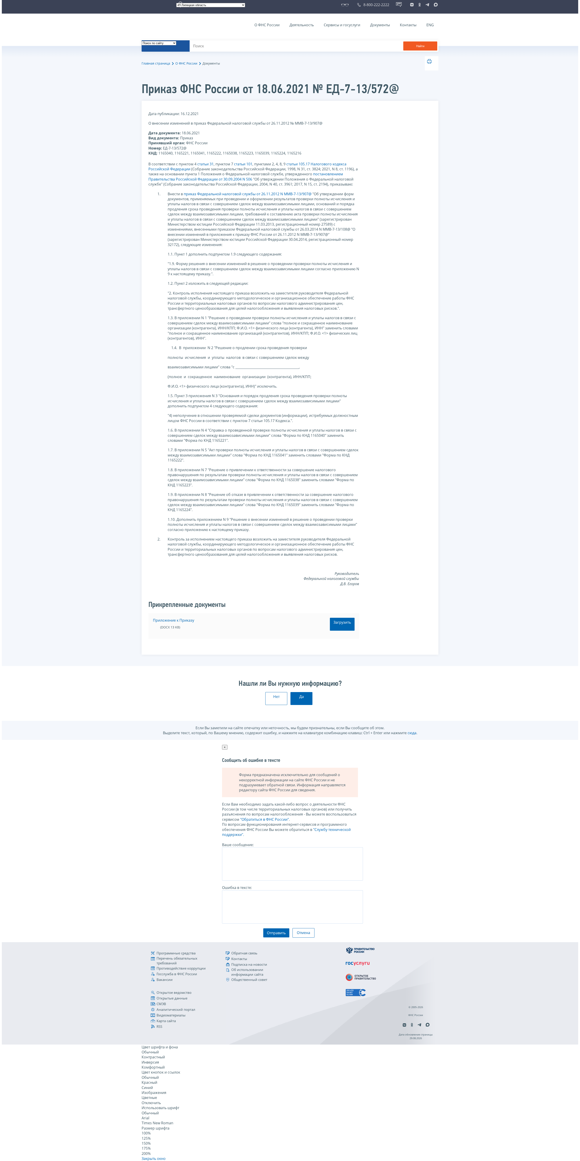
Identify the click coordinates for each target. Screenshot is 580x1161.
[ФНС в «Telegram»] (427, 4)
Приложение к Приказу (173, 620)
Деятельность (302, 24)
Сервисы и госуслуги (342, 24)
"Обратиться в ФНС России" (264, 819)
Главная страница (156, 63)
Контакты (408, 24)
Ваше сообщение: (238, 844)
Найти (420, 46)
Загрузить (342, 622)
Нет (276, 696)
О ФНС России (267, 24)
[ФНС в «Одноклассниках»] (419, 4)
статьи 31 (205, 164)
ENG (430, 24)
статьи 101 (243, 164)
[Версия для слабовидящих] (345, 4)
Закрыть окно (154, 1158)
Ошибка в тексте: (237, 887)
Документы (380, 24)
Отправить (276, 932)
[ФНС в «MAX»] (435, 4)
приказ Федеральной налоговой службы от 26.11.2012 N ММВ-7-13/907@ (248, 193)
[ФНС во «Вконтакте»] (411, 4)
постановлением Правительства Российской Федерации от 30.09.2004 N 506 (245, 176)
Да (301, 696)
